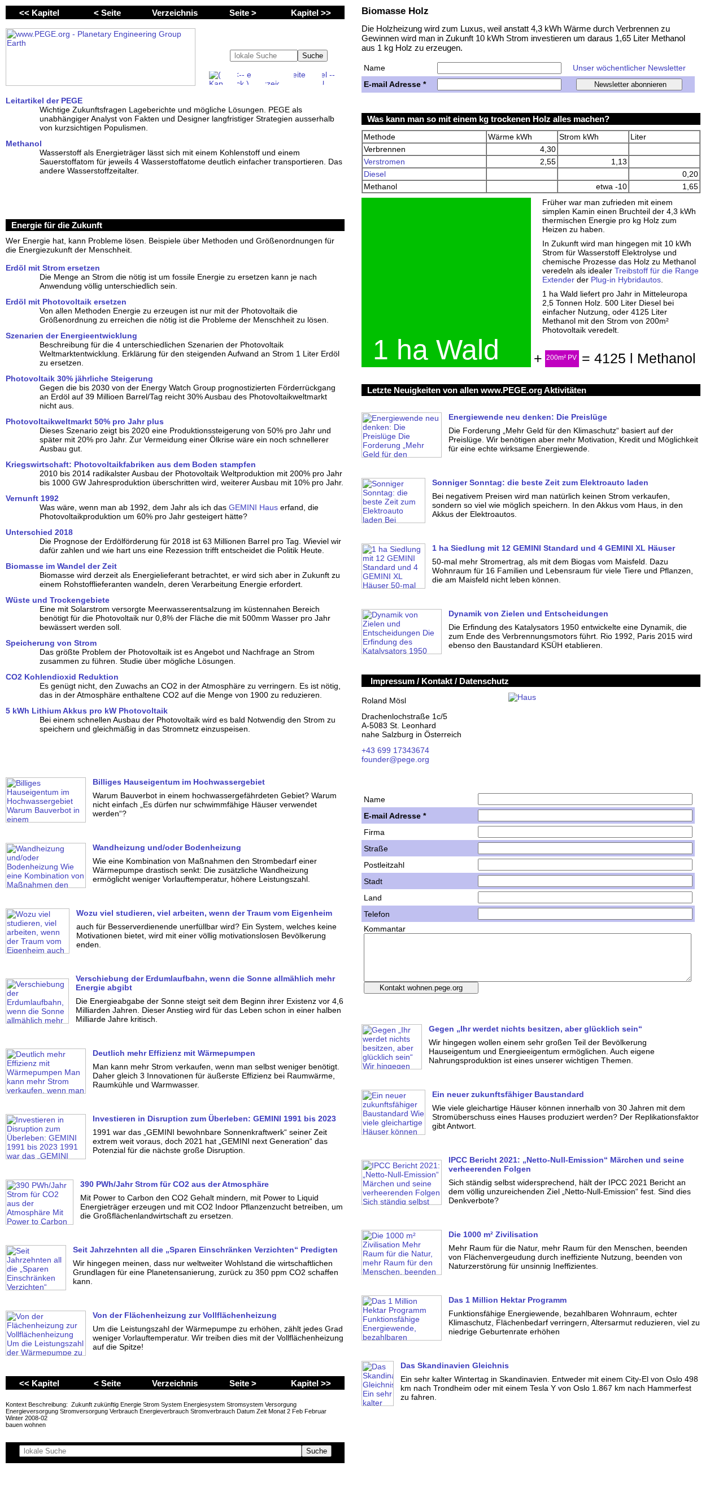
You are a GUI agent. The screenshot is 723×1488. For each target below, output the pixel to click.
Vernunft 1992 (32, 498)
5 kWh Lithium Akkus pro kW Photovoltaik (87, 710)
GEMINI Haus (253, 507)
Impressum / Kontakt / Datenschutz (439, 681)
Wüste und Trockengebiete (58, 599)
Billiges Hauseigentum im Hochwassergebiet (179, 781)
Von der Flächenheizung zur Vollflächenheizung (185, 1315)
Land (373, 897)
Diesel (375, 174)
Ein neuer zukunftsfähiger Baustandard (508, 1094)
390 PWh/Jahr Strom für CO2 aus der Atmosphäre (174, 1184)
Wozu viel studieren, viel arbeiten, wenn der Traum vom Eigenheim (204, 912)
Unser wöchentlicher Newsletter (629, 67)
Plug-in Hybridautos (626, 279)
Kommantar (385, 928)
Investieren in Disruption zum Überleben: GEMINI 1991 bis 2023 (214, 1118)
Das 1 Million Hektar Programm (507, 1299)
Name (374, 67)
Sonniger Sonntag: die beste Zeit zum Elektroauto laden (540, 482)
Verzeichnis (174, 13)
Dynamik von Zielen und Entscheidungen (528, 613)
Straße (376, 848)
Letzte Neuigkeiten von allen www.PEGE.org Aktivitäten (476, 390)
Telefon (377, 914)
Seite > (243, 13)
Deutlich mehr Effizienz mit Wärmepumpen (174, 1053)
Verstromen (384, 161)
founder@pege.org (395, 759)
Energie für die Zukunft (56, 225)
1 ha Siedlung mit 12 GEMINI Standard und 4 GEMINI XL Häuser (553, 547)
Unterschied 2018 (39, 532)
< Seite (107, 13)
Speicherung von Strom (51, 642)
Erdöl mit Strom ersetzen (53, 267)
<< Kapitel (39, 13)
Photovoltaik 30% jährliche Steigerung (79, 378)
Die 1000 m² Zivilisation (493, 1234)
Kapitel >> (311, 13)
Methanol (24, 143)
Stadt (373, 881)
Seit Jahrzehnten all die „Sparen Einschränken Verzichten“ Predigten (205, 1249)
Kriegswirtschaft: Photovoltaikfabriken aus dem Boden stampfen (131, 464)
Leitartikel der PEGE (44, 100)
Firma (374, 832)
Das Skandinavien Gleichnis (454, 1365)
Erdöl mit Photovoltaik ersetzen (66, 301)
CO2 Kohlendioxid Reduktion (62, 676)
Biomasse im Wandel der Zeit (61, 566)
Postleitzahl (384, 864)
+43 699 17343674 (395, 750)
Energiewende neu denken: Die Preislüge (527, 416)
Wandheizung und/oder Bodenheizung (167, 847)
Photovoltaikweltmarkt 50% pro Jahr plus (85, 421)
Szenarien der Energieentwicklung (71, 335)
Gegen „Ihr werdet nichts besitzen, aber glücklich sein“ (535, 1028)
